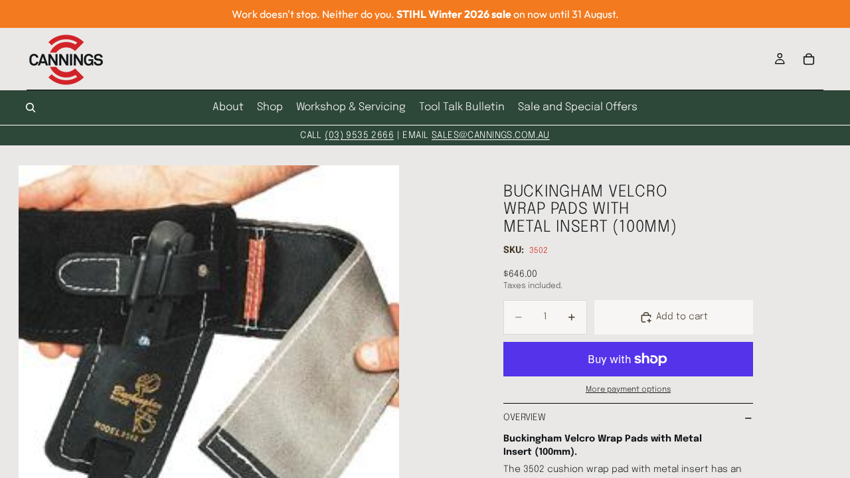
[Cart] (808, 59)
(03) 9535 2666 (359, 135)
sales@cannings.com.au (491, 135)
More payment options (628, 390)
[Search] (30, 107)
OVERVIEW (524, 417)
